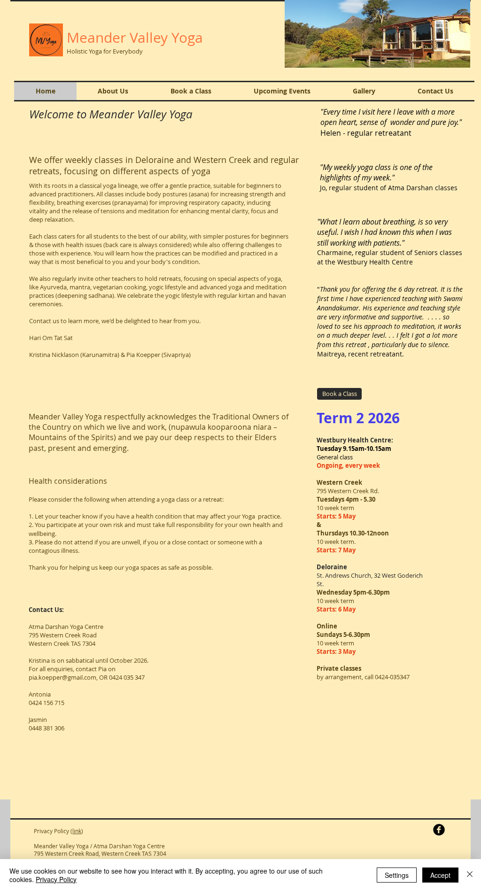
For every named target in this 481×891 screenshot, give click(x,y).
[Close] (469, 875)
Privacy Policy (56, 879)
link (76, 831)
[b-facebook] (439, 830)
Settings (397, 875)
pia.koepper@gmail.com (62, 677)
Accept (440, 875)
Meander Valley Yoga (135, 37)
